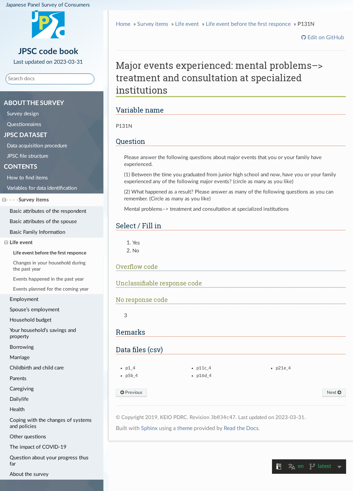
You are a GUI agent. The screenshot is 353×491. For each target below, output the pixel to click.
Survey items (34, 199)
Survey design (23, 113)
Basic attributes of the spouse (43, 221)
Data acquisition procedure (37, 145)
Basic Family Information (37, 232)
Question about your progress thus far (49, 461)
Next (332, 392)
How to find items (27, 177)
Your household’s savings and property (43, 333)
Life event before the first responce (49, 253)
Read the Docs (241, 428)
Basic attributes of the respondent (48, 211)
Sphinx (149, 428)
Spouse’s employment (34, 309)
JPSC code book (48, 56)
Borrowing (22, 347)
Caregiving (22, 388)
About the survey (29, 474)
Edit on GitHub (325, 37)
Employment (24, 299)
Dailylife (19, 399)
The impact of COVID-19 (38, 447)
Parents (18, 378)
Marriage (20, 357)
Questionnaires (24, 124)
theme (184, 428)
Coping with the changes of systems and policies (51, 423)
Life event (21, 242)
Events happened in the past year (48, 279)
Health (17, 409)
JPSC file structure (27, 156)
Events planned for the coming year (51, 289)
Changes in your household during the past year (49, 266)
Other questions (28, 436)
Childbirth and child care (37, 367)
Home (123, 24)
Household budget (30, 320)
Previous (133, 392)
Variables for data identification (42, 188)
